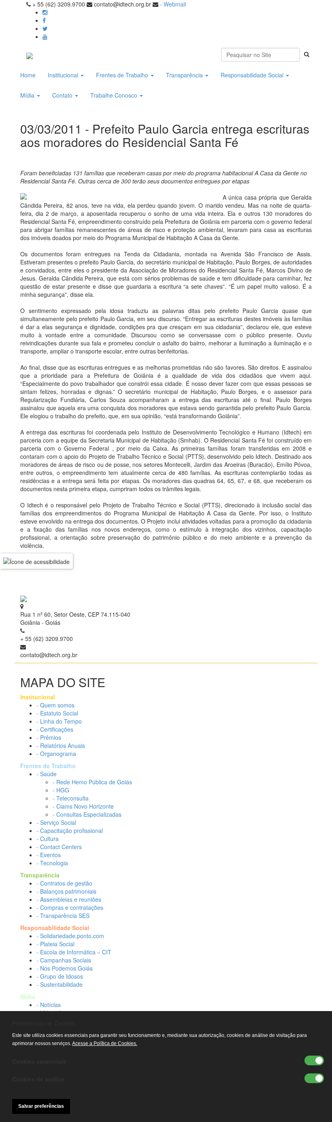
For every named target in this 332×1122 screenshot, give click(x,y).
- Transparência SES (62, 915)
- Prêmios (48, 737)
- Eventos (48, 855)
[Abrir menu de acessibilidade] (36, 560)
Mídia (28, 95)
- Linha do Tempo (59, 721)
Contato (63, 95)
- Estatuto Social (57, 713)
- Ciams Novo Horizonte (83, 806)
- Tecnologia (52, 863)
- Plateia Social (55, 944)
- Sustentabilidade (59, 984)
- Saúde (46, 774)
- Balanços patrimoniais (66, 891)
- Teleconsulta (71, 798)
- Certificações (54, 729)
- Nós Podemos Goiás (64, 968)
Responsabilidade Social (253, 75)
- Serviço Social (56, 822)
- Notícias (48, 1005)
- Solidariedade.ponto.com (70, 936)
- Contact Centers (59, 847)
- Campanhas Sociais (63, 960)
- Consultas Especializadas (87, 814)
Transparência (185, 75)
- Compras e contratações (69, 907)
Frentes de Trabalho (123, 75)
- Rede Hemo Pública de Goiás (92, 782)
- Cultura (47, 839)
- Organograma (56, 753)
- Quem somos (55, 705)
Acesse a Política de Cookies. (104, 1043)
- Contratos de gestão (64, 883)
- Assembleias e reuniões (68, 899)
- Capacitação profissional (69, 830)
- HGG (61, 790)
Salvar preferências (41, 1106)
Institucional (64, 75)
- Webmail (173, 4)
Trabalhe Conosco (114, 95)
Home (28, 75)
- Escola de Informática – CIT (73, 952)
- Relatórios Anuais (60, 745)
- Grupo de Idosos (59, 976)
